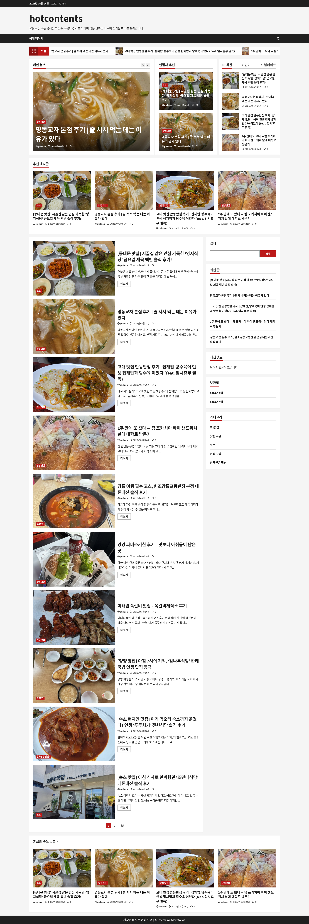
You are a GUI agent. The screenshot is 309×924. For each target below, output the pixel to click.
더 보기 (125, 284)
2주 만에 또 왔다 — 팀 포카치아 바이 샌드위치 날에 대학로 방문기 (238, 51)
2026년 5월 (216, 402)
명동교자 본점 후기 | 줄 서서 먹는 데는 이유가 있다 (230, 101)
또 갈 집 (40, 523)
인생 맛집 (41, 113)
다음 (122, 825)
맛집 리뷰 (167, 131)
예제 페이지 (36, 38)
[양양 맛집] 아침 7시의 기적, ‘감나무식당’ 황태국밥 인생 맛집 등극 (74, 675)
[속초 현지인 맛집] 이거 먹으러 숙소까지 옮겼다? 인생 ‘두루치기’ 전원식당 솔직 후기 (74, 734)
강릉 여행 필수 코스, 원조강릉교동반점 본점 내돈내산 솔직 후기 (74, 501)
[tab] (227, 65)
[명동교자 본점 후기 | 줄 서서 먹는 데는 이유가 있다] (124, 190)
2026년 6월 (216, 393)
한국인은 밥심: (43, 756)
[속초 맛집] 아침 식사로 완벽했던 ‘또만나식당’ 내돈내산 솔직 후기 (74, 792)
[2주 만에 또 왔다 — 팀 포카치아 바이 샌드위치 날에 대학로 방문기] (247, 190)
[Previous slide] (143, 65)
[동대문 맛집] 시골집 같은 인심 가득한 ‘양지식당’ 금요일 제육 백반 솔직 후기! (186, 95)
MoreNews (178, 919)
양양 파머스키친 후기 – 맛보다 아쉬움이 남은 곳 (74, 559)
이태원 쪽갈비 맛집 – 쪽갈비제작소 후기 (74, 617)
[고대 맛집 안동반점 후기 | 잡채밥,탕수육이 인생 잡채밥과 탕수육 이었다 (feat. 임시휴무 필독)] (185, 190)
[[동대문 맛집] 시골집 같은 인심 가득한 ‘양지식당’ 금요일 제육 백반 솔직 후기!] (62, 190)
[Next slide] (148, 65)
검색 (213, 243)
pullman (42, 146)
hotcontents (56, 18)
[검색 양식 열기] (278, 38)
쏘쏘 (165, 85)
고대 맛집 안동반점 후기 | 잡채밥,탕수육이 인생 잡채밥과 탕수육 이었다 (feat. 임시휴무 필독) (128, 51)
